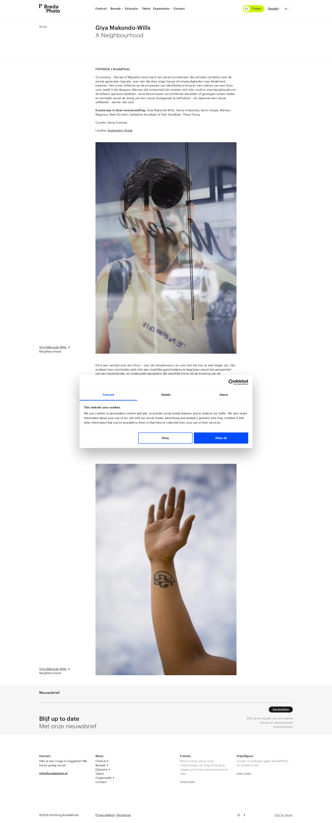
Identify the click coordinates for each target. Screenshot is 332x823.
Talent (146, 8)
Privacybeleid (105, 815)
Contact (179, 8)
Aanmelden (281, 709)
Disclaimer (123, 815)
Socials (273, 8)
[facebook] (244, 815)
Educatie (131, 8)
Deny (165, 438)
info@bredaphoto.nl (53, 773)
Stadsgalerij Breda (119, 130)
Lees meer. (187, 781)
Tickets (256, 8)
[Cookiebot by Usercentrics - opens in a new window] (231, 382)
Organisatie (161, 8)
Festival (100, 8)
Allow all (221, 438)
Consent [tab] (108, 394)
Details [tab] (166, 394)
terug (43, 26)
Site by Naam (284, 815)
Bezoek (115, 8)
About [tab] (223, 394)
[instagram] (239, 815)
